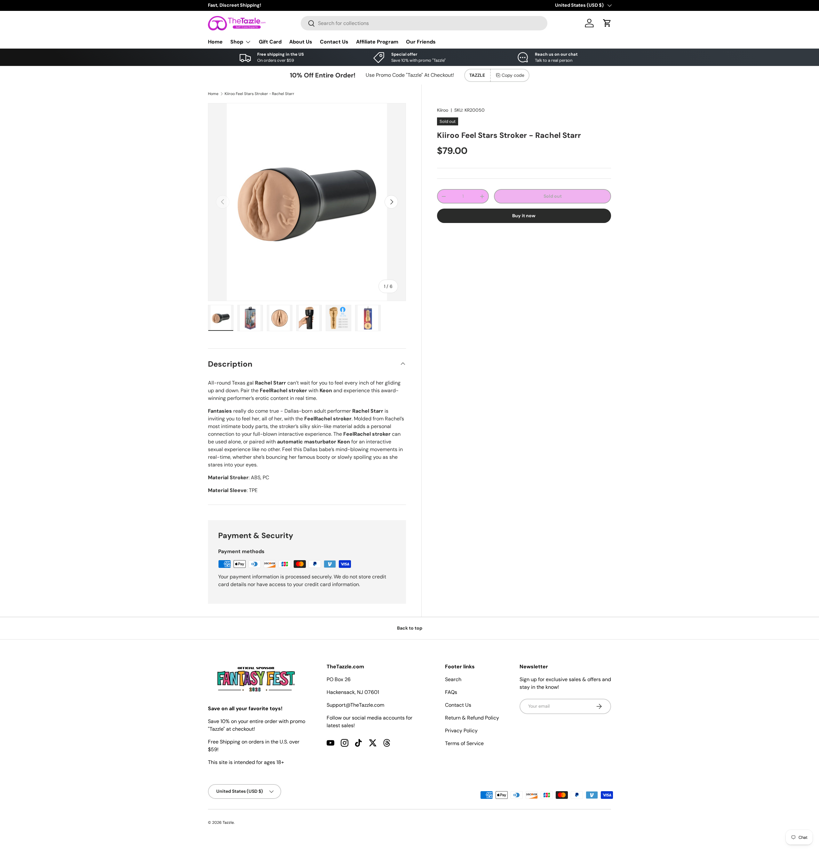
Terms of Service (464, 743)
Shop (236, 41)
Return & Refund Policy (472, 717)
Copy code (513, 75)
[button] (607, 23)
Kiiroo (442, 110)
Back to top (409, 628)
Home (215, 41)
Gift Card (270, 41)
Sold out (553, 196)
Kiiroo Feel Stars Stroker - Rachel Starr (259, 93)
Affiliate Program (377, 41)
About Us (300, 41)
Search (453, 679)
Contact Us (334, 41)
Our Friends (421, 41)
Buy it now (524, 216)
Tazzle (228, 822)
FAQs (451, 692)
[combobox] (424, 23)
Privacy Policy (461, 730)
